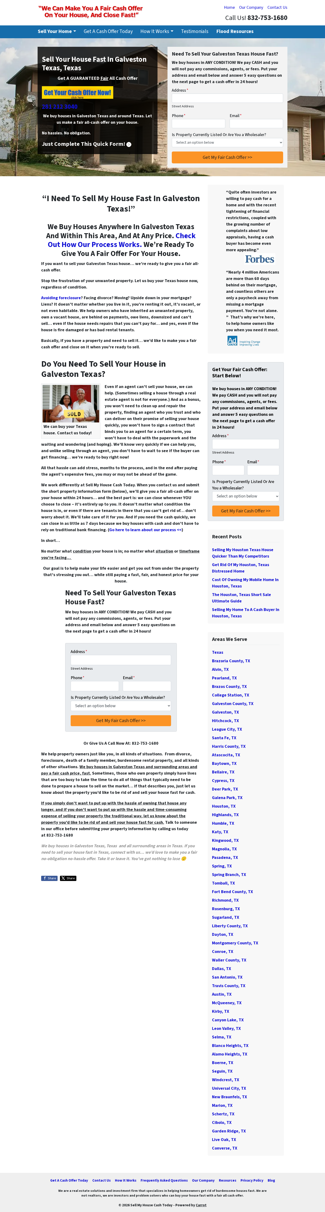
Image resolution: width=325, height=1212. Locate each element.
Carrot (201, 1205)
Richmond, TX (225, 900)
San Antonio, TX (227, 977)
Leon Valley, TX (226, 1029)
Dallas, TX (221, 969)
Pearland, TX (224, 678)
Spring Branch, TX (229, 875)
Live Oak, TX (224, 1140)
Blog (271, 1180)
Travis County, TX (228, 986)
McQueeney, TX (226, 1003)
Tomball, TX (223, 883)
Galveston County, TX (232, 704)
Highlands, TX (225, 815)
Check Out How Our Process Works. (122, 240)
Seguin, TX (222, 1071)
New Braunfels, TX (229, 1097)
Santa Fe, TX (224, 738)
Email (236, 116)
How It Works (154, 31)
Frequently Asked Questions (164, 1180)
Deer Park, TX (225, 789)
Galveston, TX (225, 712)
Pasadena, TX (225, 858)
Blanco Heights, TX (230, 1046)
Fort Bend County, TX (232, 892)
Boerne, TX (222, 1063)
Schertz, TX (223, 1114)
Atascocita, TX (226, 755)
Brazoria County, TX (231, 661)
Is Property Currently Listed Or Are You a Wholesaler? (219, 135)
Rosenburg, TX (226, 909)
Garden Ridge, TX (229, 1131)
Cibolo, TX (221, 1123)
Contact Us (277, 7)
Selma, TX (221, 1037)
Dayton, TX (222, 934)
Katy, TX (220, 832)
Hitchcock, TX (225, 721)
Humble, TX (223, 823)
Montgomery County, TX (235, 943)
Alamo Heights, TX (229, 1054)
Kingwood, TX (225, 840)
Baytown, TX (224, 764)
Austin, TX (221, 994)
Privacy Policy (252, 1180)
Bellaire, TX (223, 772)
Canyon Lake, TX (228, 1020)
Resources (227, 1180)
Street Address (183, 106)
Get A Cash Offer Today (108, 31)
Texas (217, 652)
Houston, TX (224, 806)
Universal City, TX (229, 1088)
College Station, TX (230, 695)
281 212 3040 (60, 106)
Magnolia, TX (224, 849)
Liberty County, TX (230, 926)
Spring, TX (222, 866)
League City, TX (227, 729)
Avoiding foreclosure (61, 298)
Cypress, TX (223, 781)
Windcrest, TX (225, 1080)
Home (229, 7)
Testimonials (194, 31)
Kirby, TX (220, 1011)
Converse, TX (224, 1148)
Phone (179, 116)
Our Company (251, 7)
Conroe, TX (222, 952)
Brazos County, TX (229, 687)
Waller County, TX (229, 960)
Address (180, 90)
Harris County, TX (229, 746)
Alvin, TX (220, 669)
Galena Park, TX (227, 798)
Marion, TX (222, 1105)
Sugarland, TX (225, 917)
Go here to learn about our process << (145, 530)
